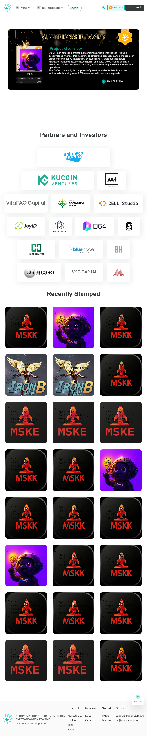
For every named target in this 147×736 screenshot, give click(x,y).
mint (70, 724)
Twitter (106, 715)
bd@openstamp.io (127, 720)
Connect (134, 7)
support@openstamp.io (130, 715)
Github (89, 720)
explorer (73, 720)
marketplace (75, 715)
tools (71, 729)
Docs (88, 715)
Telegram (107, 720)
